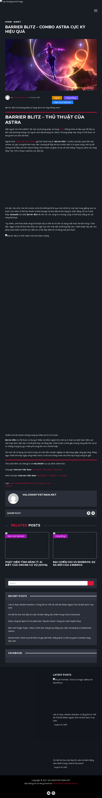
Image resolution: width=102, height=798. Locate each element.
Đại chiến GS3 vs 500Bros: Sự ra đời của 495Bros (74, 563)
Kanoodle (39, 483)
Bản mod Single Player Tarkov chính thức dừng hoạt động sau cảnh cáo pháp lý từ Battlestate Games (50, 629)
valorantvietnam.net (20, 97)
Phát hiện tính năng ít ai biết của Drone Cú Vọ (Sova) (26, 563)
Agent (17, 21)
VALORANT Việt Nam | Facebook (47, 469)
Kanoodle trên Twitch (25, 141)
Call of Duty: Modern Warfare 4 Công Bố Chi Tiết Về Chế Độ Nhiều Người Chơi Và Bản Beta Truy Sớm (51, 606)
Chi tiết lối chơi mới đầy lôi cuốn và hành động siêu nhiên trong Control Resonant (44, 614)
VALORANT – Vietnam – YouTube (52, 475)
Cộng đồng (71, 98)
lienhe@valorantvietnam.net (65, 783)
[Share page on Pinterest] (93, 513)
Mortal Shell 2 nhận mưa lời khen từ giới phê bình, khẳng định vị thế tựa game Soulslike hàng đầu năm (49, 639)
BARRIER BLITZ (28, 483)
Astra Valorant (15, 483)
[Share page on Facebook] (88, 513)
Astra (62, 129)
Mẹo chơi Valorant (62, 102)
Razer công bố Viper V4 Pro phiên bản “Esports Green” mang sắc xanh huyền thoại (44, 621)
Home (8, 21)
